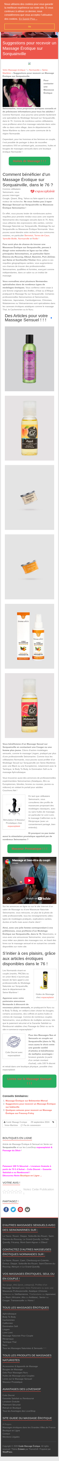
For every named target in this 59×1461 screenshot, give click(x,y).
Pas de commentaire (32, 1125)
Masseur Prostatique (12, 1382)
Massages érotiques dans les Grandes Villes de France (29, 1427)
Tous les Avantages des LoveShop (19, 1411)
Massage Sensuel (11, 1288)
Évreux (6, 1263)
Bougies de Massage (13, 1369)
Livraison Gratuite (11, 1401)
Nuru (5, 1345)
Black (8, 1297)
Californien (8, 1323)
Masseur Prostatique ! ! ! (29, 848)
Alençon (15, 1266)
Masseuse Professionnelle (15, 1291)
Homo (30, 1300)
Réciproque (8, 1339)
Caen (22, 1260)
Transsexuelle (17, 1300)
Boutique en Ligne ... (31, 1175)
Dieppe (23, 1236)
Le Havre (7, 1236)
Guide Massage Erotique (16, 1122)
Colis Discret (9, 1395)
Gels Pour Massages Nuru (15, 1372)
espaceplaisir (14, 826)
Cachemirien (9, 1320)
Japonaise (50, 1294)
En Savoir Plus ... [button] (28, 19)
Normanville (23, 238)
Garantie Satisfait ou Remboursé (18, 1398)
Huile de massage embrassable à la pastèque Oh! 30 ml (29, 697)
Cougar (6, 1300)
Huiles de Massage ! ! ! (29, 161)
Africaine (16, 1297)
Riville (35, 238)
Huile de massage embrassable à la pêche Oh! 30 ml (29, 420)
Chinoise (43, 1291)
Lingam (6, 1329)
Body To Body (9, 1317)
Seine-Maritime (11, 1125)
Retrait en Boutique (12, 1408)
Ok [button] (29, 26)
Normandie (34, 70)
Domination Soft (10, 1326)
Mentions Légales (11, 1437)
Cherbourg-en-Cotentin (37, 1260)
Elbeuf (44, 1242)
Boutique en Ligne (11, 1430)
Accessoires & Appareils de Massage (20, 1366)
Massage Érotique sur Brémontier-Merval (27, 1100)
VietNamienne (21, 1294)
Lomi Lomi (8, 1332)
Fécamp (15, 1242)
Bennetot (29, 235)
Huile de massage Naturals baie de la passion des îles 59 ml (29, 351)
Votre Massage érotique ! (15, 70)
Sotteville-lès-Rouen (37, 1236)
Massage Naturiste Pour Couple (18, 1335)
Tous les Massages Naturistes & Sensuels (23, 1348)
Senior (42, 1297)
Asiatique (33, 1291)
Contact (6, 1433)
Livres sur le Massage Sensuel (17, 1379)
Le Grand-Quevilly (31, 1239)
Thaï (14, 1342)
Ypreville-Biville (10, 238)
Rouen (16, 1236)
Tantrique (7, 1342)
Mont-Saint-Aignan (29, 1242)
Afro (23, 1297)
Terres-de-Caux (41, 235)
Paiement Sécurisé (12, 1404)
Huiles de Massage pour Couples (18, 1376)
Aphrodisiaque (9, 1314)
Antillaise (33, 1297)
